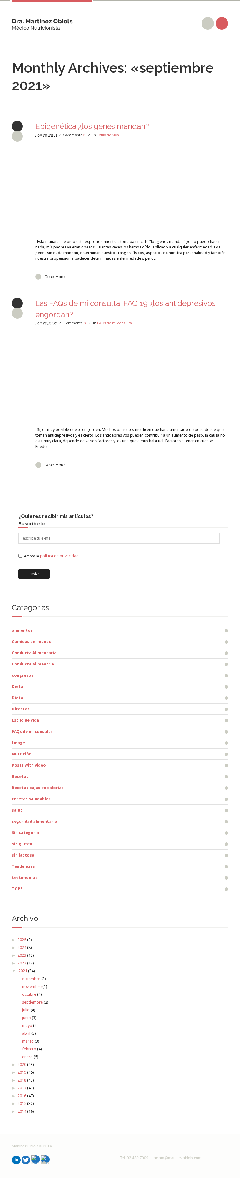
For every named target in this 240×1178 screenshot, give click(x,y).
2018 (22, 1080)
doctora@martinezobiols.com (176, 1158)
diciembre (31, 978)
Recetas (20, 776)
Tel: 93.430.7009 (134, 1158)
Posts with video (29, 765)
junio (26, 1017)
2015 (22, 1103)
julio (26, 1010)
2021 (22, 971)
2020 (22, 1064)
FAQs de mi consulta (114, 323)
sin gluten (22, 844)
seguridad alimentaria (34, 821)
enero (27, 1056)
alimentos (22, 630)
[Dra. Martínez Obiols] (42, 22)
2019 (22, 1072)
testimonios (25, 877)
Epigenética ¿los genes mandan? (92, 126)
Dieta (17, 686)
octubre (29, 994)
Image (18, 742)
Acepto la (52, 556)
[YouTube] (45, 1159)
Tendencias (23, 866)
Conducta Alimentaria (34, 652)
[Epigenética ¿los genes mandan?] (131, 188)
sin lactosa (23, 855)
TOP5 (17, 888)
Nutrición (22, 754)
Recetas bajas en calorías (38, 787)
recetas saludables (31, 799)
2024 (22, 947)
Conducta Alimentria (33, 664)
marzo (28, 1041)
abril (26, 1033)
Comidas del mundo (32, 641)
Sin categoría (25, 832)
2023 (22, 955)
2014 (22, 1111)
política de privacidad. (60, 555)
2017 (22, 1088)
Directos (21, 709)
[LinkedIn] (16, 1160)
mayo (27, 1025)
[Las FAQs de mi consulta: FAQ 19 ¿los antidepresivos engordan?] (131, 376)
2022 (22, 963)
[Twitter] (26, 1160)
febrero (29, 1049)
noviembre (32, 986)
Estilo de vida (108, 135)
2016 (22, 1095)
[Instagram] (35, 1159)
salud (17, 810)
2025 (22, 939)
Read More (55, 276)
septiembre (32, 1002)
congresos (22, 675)
